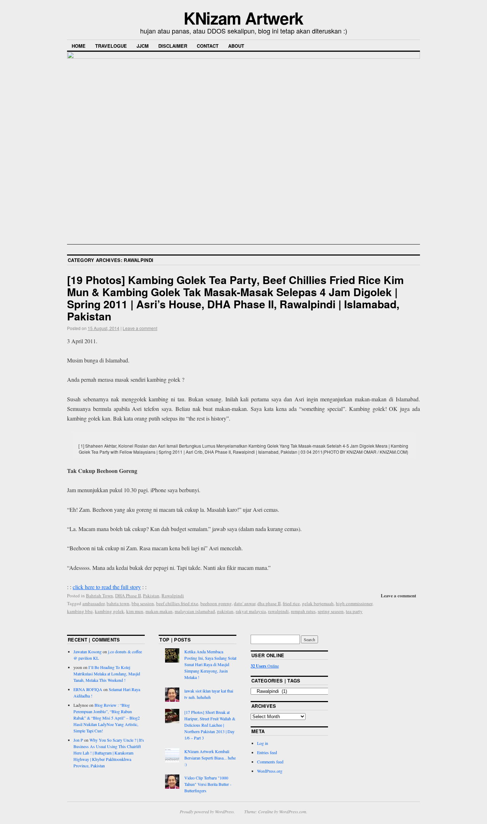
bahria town (118, 603)
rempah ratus (303, 611)
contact (208, 45)
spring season (331, 611)
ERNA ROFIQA (87, 689)
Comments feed (270, 761)
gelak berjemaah (318, 603)
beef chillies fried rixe (177, 603)
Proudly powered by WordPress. (207, 811)
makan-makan (159, 611)
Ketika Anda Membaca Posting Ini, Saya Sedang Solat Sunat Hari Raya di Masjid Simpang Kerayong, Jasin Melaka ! (210, 664)
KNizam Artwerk (243, 18)
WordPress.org (269, 771)
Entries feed (267, 752)
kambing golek (109, 611)
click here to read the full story (107, 587)
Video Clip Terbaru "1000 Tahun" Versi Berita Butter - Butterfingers (207, 784)
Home (79, 45)
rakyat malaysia (251, 611)
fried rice (291, 603)
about (236, 45)
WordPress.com (292, 811)
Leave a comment (140, 328)
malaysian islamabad (195, 611)
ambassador (93, 603)
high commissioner (354, 603)
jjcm (143, 45)
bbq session (143, 603)
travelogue (111, 45)
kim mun (134, 611)
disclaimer (172, 45)
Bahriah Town (99, 595)
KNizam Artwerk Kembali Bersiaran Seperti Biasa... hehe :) (210, 757)
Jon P (78, 740)
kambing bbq (80, 611)
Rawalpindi (173, 595)
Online (265, 666)
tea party (354, 611)
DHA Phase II (128, 595)
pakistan (225, 611)
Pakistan (151, 595)
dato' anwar (244, 603)
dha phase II (269, 603)
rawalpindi (278, 611)
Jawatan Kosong (87, 651)
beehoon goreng (216, 603)
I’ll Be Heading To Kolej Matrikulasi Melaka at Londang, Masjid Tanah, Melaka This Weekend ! (106, 673)
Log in (262, 743)
